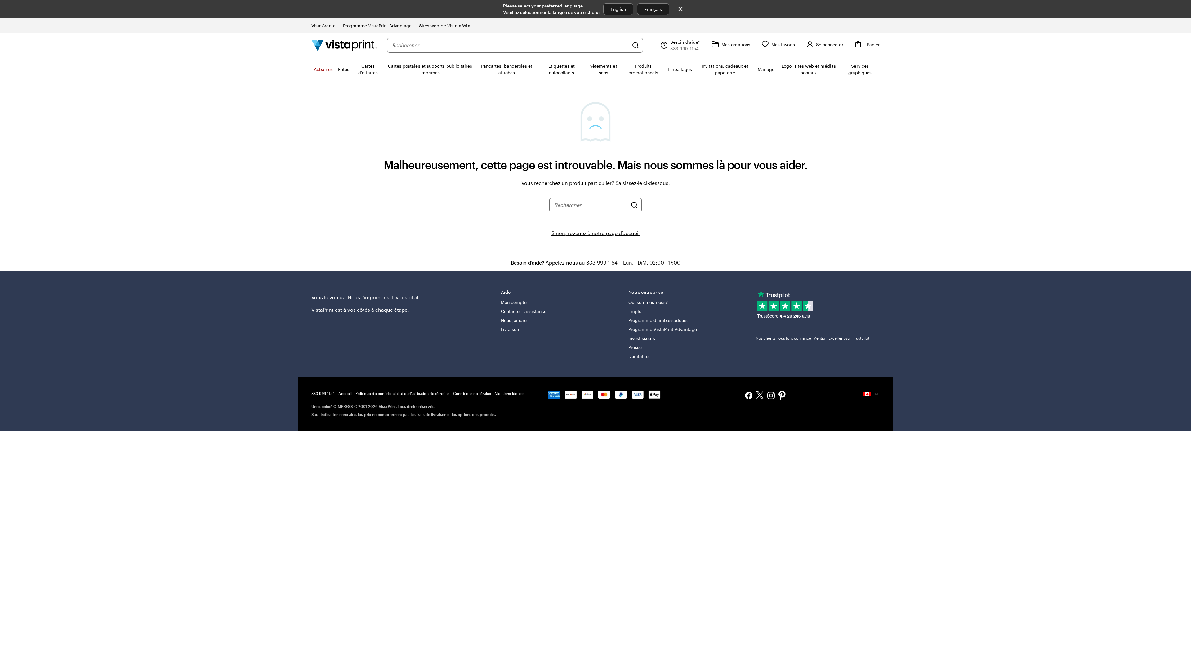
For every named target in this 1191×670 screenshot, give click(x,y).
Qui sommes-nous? (648, 302)
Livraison (510, 329)
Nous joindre (514, 320)
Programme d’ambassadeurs (658, 320)
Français (653, 9)
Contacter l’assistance (524, 311)
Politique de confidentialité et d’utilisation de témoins (402, 393)
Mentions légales (509, 393)
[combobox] (510, 45)
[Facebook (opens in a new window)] (748, 396)
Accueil (345, 393)
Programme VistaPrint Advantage (377, 25)
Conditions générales (472, 393)
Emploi (635, 311)
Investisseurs (641, 338)
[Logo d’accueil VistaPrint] (344, 45)
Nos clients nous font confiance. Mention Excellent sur (812, 338)
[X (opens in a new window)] (760, 396)
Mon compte (514, 302)
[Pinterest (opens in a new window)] (782, 396)
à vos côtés (356, 310)
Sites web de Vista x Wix (444, 25)
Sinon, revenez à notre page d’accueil (595, 233)
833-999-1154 (323, 393)
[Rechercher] (635, 45)
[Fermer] (680, 9)
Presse (635, 347)
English (618, 9)
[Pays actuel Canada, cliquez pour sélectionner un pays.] (871, 394)
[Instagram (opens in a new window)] (771, 396)
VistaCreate (323, 25)
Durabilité (638, 356)
